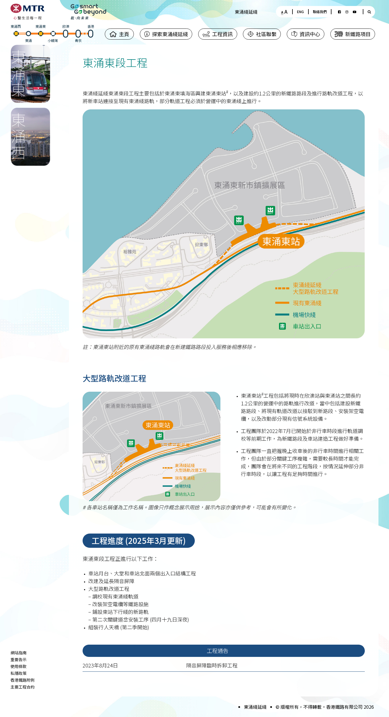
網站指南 (18, 652)
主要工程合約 (22, 687)
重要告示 (18, 659)
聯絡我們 (320, 11)
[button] (166, 34)
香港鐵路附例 (22, 680)
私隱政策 (18, 673)
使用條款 (18, 666)
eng (300, 11)
